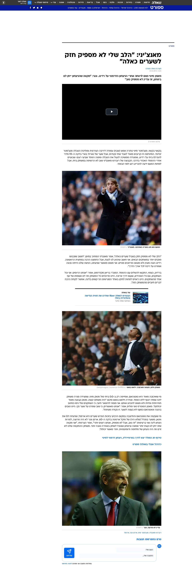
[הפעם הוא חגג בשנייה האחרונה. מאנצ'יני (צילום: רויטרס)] (111, 210)
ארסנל (126, 533)
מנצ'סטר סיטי (143, 533)
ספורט (138, 3)
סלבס (112, 3)
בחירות (129, 3)
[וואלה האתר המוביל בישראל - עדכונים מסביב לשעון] (156, 2)
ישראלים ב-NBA (93, 8)
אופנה (61, 3)
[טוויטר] (34, 7)
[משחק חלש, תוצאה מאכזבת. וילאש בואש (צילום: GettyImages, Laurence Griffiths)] (111, 350)
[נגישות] (3, 2)
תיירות (81, 3)
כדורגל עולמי (114, 8)
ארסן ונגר (133, 533)
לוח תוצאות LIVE (141, 8)
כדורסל (104, 8)
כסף (105, 3)
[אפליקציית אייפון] (37, 7)
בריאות (90, 3)
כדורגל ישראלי (126, 8)
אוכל (98, 3)
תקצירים (82, 8)
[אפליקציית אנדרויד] (41, 7)
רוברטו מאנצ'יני (155, 533)
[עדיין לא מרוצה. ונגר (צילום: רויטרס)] (111, 490)
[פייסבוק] (30, 7)
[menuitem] (145, 2)
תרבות (120, 3)
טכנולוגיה (71, 3)
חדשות (147, 3)
